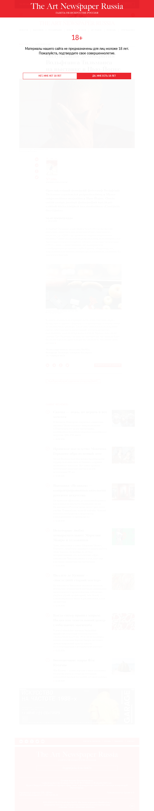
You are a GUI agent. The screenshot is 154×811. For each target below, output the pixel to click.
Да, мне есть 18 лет (104, 76)
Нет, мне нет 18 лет (49, 76)
